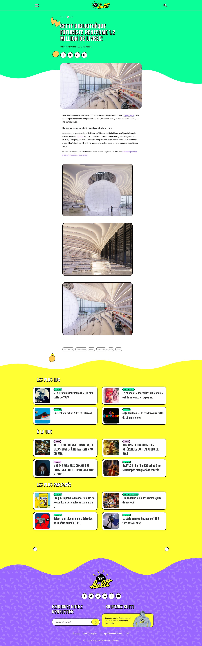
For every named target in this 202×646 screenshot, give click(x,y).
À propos (76, 633)
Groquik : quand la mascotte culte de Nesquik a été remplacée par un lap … (74, 502)
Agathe (89, 47)
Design (91, 349)
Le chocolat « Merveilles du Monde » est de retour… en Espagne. (142, 395)
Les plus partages (131, 494)
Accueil (62, 17)
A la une (58, 389)
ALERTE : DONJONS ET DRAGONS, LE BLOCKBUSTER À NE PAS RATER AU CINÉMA (73, 449)
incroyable (101, 349)
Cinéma (57, 441)
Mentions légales (90, 633)
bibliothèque (81, 349)
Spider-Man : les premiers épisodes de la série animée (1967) (73, 520)
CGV (127, 633)
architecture (68, 349)
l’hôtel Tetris (129, 115)
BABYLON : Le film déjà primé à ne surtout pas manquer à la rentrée (141, 467)
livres (111, 349)
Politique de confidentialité (111, 633)
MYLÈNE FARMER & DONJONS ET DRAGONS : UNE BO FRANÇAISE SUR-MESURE (74, 469)
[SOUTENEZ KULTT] (134, 616)
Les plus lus (128, 389)
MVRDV (80, 136)
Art (71, 17)
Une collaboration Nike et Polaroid (73, 413)
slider (119, 349)
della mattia (115, 640)
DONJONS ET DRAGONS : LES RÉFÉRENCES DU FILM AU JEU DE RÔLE (140, 449)
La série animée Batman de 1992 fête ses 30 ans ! (140, 520)
